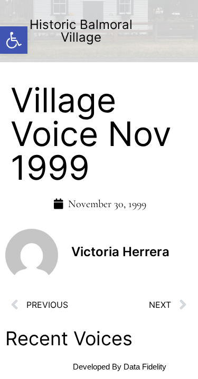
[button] (13, 40)
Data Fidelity (145, 366)
